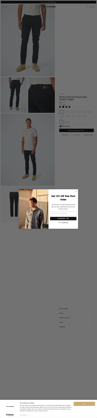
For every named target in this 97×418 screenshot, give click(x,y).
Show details (23, 415)
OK (84, 403)
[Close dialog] (76, 191)
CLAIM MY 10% (63, 218)
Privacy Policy (65, 222)
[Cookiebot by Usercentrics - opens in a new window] (9, 415)
